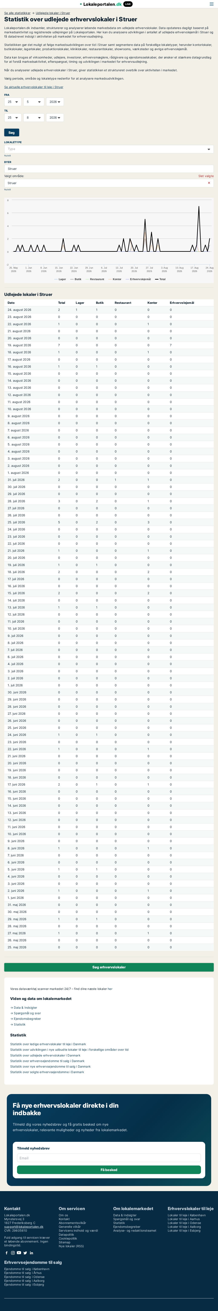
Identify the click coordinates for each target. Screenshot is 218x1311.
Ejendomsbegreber (126, 1226)
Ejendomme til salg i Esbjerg (24, 1284)
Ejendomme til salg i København (26, 1269)
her (110, 989)
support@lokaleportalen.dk (23, 1226)
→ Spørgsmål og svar (25, 1013)
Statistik (119, 1223)
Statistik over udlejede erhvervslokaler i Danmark (45, 1055)
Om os (63, 1215)
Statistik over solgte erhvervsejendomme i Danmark (47, 1072)
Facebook (6, 1253)
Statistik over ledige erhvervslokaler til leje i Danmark (48, 1044)
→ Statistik (18, 1024)
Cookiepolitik (68, 1238)
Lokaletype (13, 142)
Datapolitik (66, 1234)
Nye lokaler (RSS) (71, 1246)
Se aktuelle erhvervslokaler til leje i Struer (33, 87)
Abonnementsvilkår (72, 1223)
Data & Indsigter (124, 1215)
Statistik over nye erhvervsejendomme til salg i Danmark (50, 1066)
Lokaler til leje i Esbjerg (184, 1230)
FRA (7, 94)
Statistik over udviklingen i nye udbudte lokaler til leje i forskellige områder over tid (69, 1049)
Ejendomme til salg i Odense (24, 1277)
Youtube (19, 1253)
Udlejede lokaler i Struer (53, 13)
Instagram (12, 1253)
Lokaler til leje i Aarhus (184, 1219)
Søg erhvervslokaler (109, 967)
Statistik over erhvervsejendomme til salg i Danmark (47, 1061)
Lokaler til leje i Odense (184, 1223)
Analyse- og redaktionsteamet (134, 1230)
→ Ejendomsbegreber (25, 1018)
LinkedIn (31, 1253)
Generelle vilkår (70, 1226)
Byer (7, 162)
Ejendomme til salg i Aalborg (24, 1280)
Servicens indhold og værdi (78, 1230)
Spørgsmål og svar (126, 1219)
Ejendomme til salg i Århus (23, 1273)
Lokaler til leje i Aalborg (184, 1226)
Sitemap (64, 1242)
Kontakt (64, 1219)
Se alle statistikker (17, 13)
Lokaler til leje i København (187, 1215)
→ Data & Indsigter (23, 1007)
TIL (6, 110)
